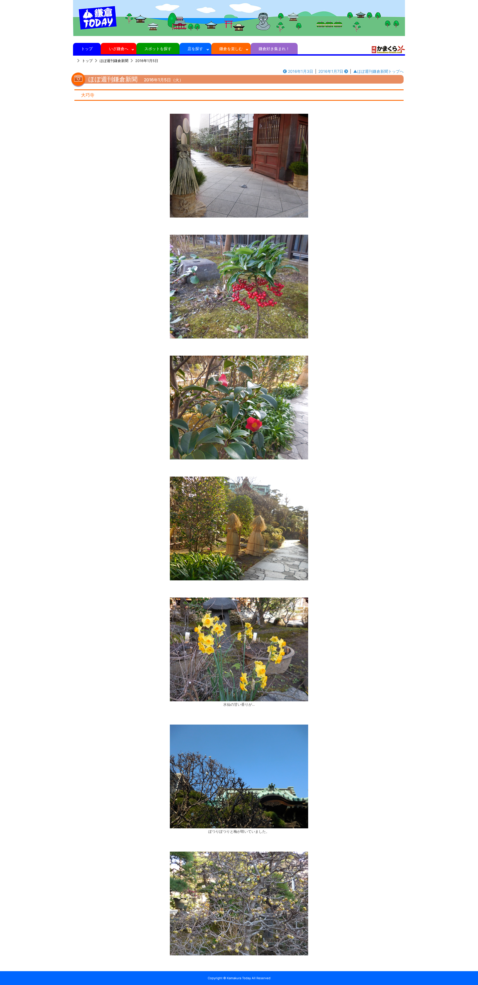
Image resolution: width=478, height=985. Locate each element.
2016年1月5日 (146, 61)
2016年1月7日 (330, 71)
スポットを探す (158, 48)
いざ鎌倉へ (118, 48)
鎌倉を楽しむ (231, 48)
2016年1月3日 (300, 71)
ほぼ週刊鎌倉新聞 (114, 61)
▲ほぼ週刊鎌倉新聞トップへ (378, 71)
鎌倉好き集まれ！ (274, 48)
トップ (87, 48)
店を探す (195, 48)
